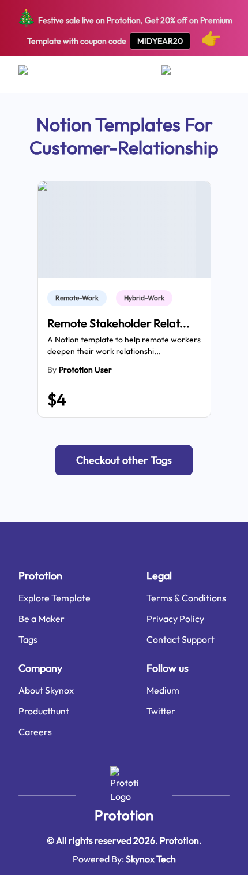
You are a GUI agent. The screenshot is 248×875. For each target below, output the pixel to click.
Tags (27, 639)
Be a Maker (41, 618)
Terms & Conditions (186, 598)
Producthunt (43, 711)
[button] (124, 460)
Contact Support (180, 639)
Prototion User (85, 369)
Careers (35, 732)
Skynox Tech (151, 859)
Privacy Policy (175, 618)
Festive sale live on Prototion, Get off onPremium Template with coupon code (124, 27)
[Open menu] (34, 74)
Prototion (124, 815)
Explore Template (54, 598)
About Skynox (46, 690)
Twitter (160, 711)
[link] (79, 298)
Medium (162, 690)
